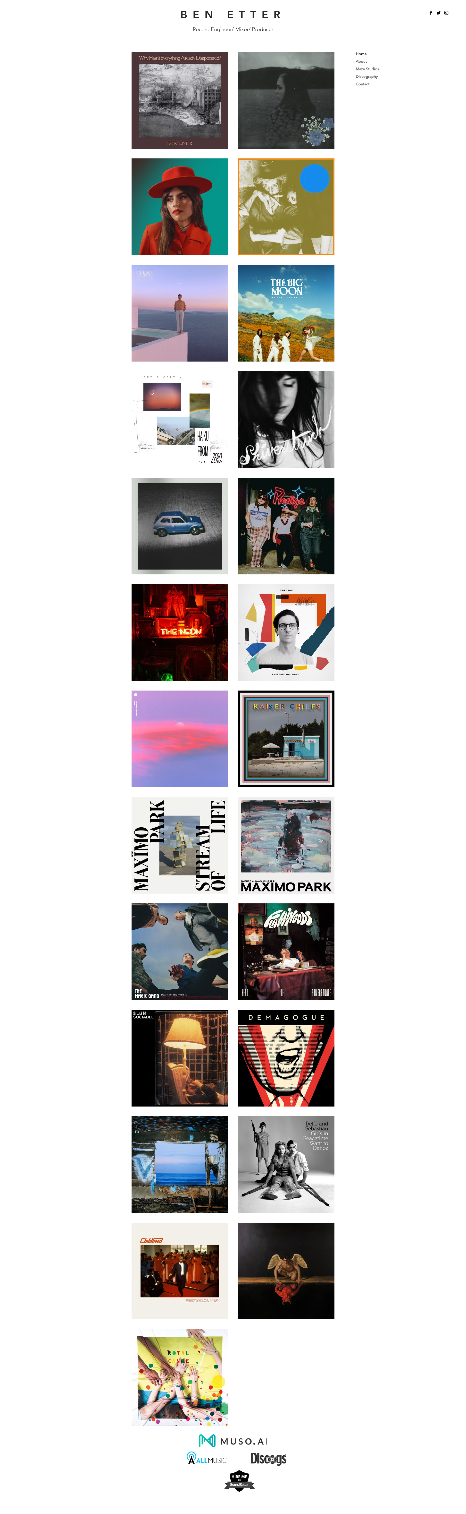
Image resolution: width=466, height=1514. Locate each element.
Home (361, 54)
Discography (367, 76)
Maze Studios (367, 69)
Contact (362, 84)
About (361, 61)
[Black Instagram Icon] (446, 13)
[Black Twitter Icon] (438, 13)
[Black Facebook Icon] (430, 13)
